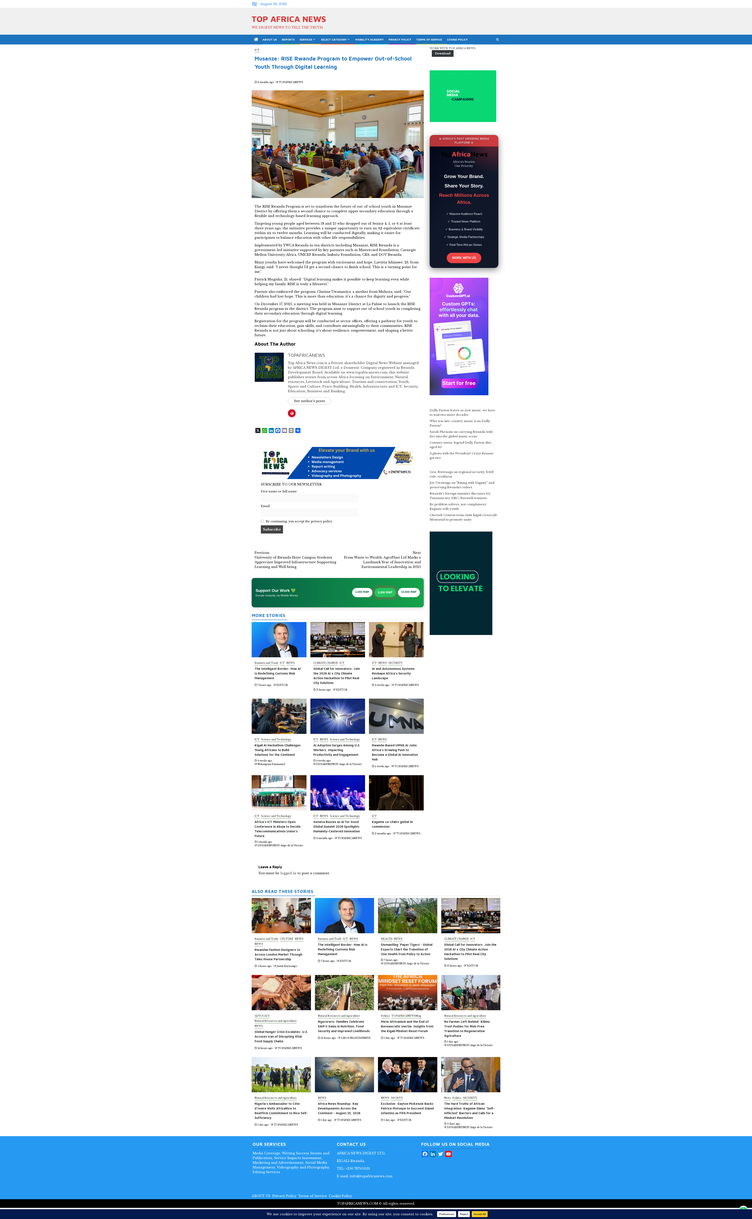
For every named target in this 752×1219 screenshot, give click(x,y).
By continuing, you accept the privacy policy (298, 521)
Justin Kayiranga (287, 966)
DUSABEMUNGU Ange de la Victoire (339, 764)
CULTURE (286, 938)
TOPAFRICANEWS (291, 82)
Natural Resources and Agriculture (276, 1020)
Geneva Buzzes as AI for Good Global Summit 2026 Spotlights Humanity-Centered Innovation (336, 826)
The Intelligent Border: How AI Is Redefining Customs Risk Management (278, 673)
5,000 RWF (385, 592)
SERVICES (306, 39)
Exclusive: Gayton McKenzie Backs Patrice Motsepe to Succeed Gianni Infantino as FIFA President (407, 1108)
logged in (288, 873)
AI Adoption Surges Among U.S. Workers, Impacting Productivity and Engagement (336, 749)
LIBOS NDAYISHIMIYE (356, 1037)
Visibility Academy (369, 39)
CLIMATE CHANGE (325, 662)
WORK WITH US (464, 258)
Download (442, 53)
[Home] (256, 40)
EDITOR (282, 685)
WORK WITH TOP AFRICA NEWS (452, 48)
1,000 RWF (362, 591)
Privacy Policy (400, 39)
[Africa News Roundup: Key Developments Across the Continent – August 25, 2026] (344, 1074)
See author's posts (309, 401)
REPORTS (288, 39)
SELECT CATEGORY (334, 39)
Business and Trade (266, 662)
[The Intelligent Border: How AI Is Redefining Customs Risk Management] (344, 915)
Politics (385, 1015)
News (447, 1097)
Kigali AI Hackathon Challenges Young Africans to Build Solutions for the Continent (278, 749)
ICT (257, 50)
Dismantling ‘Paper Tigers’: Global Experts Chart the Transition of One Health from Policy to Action (406, 949)
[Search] (497, 39)
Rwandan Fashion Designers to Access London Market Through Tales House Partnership (278, 954)
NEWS (290, 662)
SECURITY (395, 662)
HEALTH (386, 938)
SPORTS (397, 1097)
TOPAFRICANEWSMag (406, 1015)
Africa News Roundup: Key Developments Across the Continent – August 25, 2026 (339, 1108)
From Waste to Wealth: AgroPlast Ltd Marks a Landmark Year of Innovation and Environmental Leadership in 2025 (382, 560)
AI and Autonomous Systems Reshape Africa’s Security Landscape (393, 673)
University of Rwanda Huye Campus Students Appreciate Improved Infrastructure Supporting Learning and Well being (295, 560)
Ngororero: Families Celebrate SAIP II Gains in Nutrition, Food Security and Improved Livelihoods (344, 1026)
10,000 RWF (409, 591)
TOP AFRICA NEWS (289, 19)
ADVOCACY (262, 1015)
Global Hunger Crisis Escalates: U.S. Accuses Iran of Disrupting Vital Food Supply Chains (281, 1036)
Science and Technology (276, 739)
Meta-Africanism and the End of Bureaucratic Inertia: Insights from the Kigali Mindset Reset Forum (407, 1026)
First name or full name (279, 491)
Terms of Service (429, 39)
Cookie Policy (457, 39)
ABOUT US (270, 39)
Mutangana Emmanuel (271, 764)
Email (265, 506)
